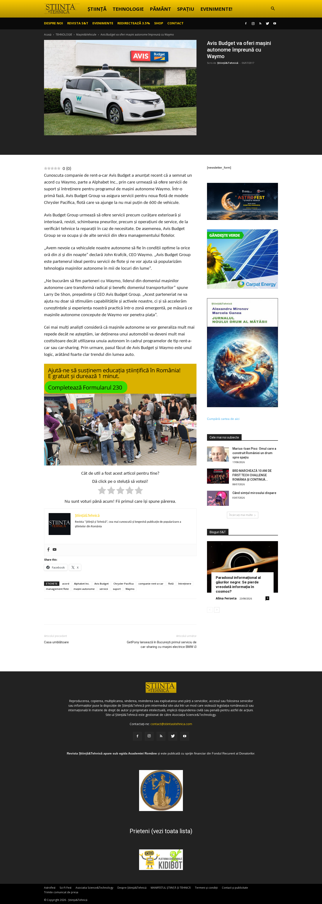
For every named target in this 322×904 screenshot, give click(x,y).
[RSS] (260, 23)
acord (65, 583)
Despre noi (53, 23)
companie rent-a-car (150, 583)
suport (117, 588)
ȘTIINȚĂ (97, 8)
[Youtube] (274, 23)
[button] (272, 9)
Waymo (130, 588)
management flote (57, 588)
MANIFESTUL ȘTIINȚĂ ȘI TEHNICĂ (171, 888)
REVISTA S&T (77, 23)
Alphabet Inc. (82, 583)
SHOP (158, 23)
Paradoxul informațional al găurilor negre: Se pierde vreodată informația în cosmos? (238, 584)
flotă (170, 583)
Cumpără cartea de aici (223, 419)
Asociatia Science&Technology (94, 888)
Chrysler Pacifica (123, 583)
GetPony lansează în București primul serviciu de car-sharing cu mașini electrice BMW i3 (161, 644)
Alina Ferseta (226, 598)
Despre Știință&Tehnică (132, 888)
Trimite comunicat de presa (61, 892)
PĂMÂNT (160, 8)
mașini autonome (84, 588)
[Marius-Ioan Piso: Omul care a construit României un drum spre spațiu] (218, 454)
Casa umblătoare (56, 642)
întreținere (184, 583)
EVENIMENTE (102, 23)
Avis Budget (101, 583)
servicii (103, 588)
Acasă (47, 34)
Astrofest (49, 888)
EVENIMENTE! (216, 8)
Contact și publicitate (235, 888)
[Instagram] (253, 23)
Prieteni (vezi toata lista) (161, 831)
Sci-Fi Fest (65, 888)
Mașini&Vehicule (86, 34)
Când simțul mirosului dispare (254, 493)
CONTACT (175, 23)
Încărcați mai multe (241, 515)
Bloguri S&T (218, 532)
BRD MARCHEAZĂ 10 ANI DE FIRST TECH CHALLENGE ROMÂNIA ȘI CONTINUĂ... (252, 475)
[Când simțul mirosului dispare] (218, 498)
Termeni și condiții (206, 888)
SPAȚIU (185, 8)
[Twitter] (267, 23)
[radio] (102, 491)
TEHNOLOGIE (128, 8)
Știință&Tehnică (227, 62)
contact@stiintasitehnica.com (171, 724)
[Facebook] (245, 23)
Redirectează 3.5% (133, 23)
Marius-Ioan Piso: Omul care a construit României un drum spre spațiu (254, 453)
